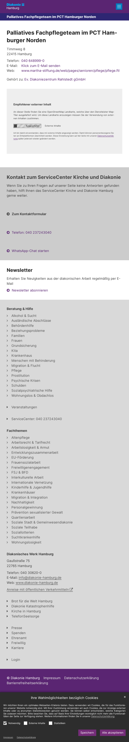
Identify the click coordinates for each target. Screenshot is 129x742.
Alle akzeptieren (112, 732)
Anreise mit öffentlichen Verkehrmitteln (38, 590)
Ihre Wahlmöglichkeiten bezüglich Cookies (64, 698)
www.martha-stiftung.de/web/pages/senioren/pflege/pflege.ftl (70, 71)
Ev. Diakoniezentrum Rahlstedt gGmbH (54, 79)
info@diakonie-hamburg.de (40, 578)
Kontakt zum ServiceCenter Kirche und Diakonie (64, 177)
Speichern (87, 732)
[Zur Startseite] (15, 6)
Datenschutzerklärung (26, 737)
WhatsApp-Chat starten (30, 251)
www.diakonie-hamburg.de (37, 583)
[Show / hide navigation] (119, 6)
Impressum (8, 737)
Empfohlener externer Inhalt (32, 104)
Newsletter (20, 270)
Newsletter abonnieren (30, 290)
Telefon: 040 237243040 (31, 232)
